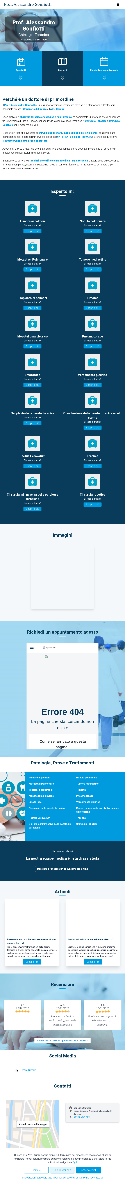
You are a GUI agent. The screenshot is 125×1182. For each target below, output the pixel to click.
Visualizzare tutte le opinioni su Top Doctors (62, 1040)
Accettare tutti (88, 1170)
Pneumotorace (84, 795)
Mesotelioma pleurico (41, 795)
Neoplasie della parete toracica (47, 808)
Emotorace (35, 802)
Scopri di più (32, 231)
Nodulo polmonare (86, 777)
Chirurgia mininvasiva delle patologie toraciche (50, 826)
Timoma (81, 789)
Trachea (81, 817)
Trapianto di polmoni (40, 789)
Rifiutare (36, 1170)
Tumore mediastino (87, 783)
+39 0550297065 (82, 1117)
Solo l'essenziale (62, 1170)
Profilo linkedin (28, 1070)
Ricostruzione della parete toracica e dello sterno (97, 810)
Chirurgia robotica (86, 824)
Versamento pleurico (88, 802)
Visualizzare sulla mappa (33, 1124)
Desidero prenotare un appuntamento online (62, 868)
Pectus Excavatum (39, 817)
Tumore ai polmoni (39, 777)
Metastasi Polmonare (41, 783)
